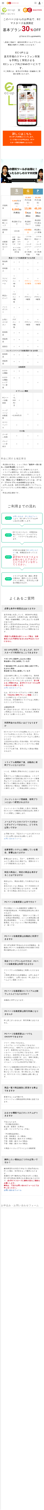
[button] (40, 3)
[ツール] (35, 3)
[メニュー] (3, 3)
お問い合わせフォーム (13, 688)
